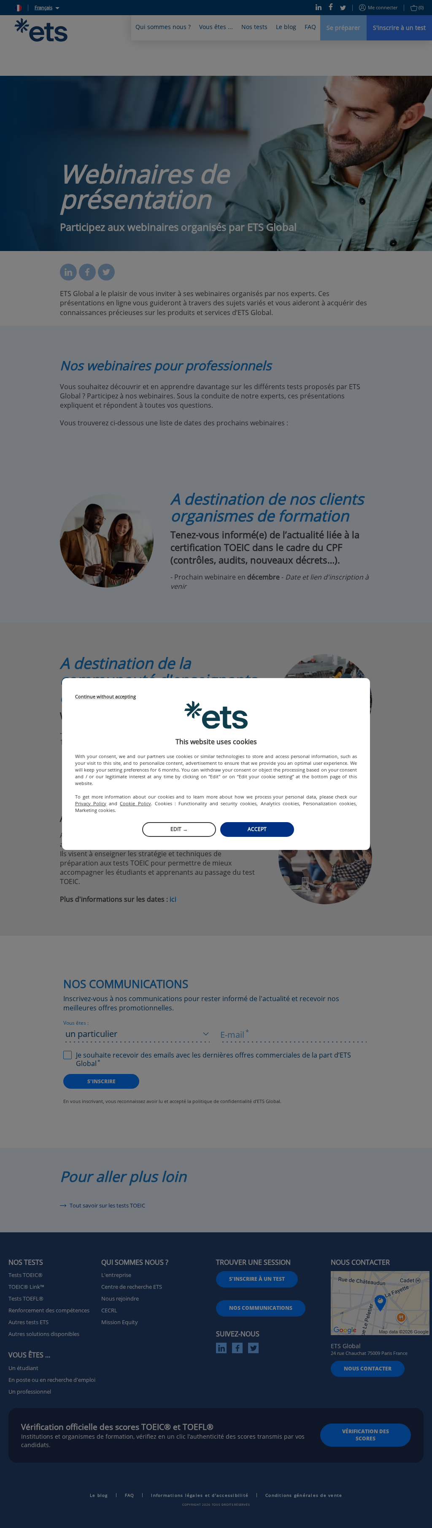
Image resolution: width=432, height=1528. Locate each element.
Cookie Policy (135, 803)
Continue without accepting (105, 697)
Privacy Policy (90, 803)
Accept (257, 829)
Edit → (179, 829)
